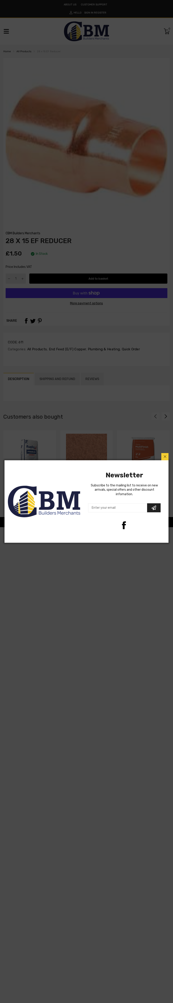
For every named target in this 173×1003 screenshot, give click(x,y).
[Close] (164, 456)
